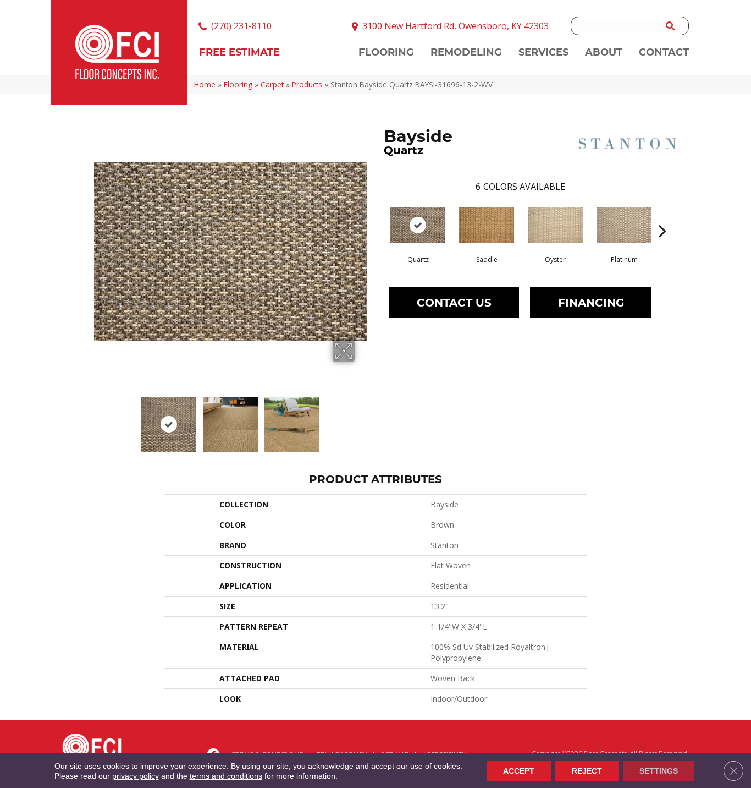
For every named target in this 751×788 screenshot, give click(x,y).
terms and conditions (226, 775)
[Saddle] (486, 225)
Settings (658, 771)
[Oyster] (555, 225)
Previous (99, 418)
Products (307, 84)
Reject (587, 771)
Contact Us (454, 301)
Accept (518, 771)
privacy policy (135, 775)
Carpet (272, 84)
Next (361, 418)
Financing (591, 301)
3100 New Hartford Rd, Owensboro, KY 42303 (455, 26)
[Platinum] (624, 225)
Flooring (238, 84)
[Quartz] (418, 225)
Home (205, 84)
